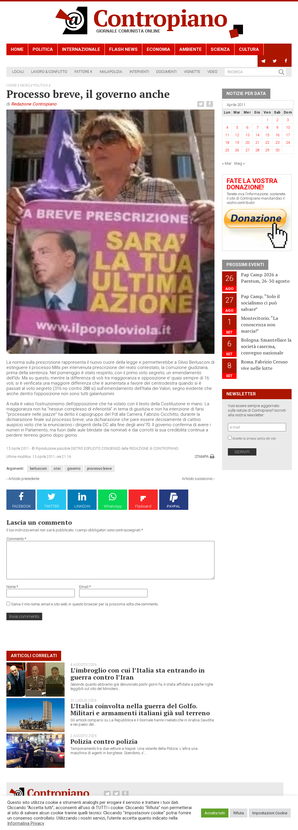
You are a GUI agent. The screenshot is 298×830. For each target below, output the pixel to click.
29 (267, 150)
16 (277, 135)
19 (237, 142)
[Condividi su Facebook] (210, 104)
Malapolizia (111, 72)
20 (247, 142)
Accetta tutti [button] (215, 813)
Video (212, 72)
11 (227, 135)
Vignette (192, 72)
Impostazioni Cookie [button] (269, 813)
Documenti (166, 72)
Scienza (220, 49)
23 (277, 142)
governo (73, 469)
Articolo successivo (197, 478)
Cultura (249, 49)
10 (288, 127)
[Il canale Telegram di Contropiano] (263, 61)
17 (288, 135)
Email (85, 587)
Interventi (139, 72)
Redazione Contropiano (33, 104)
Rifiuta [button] (238, 813)
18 (227, 142)
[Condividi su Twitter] (201, 104)
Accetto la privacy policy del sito (254, 438)
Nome (12, 587)
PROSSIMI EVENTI (245, 264)
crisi (57, 469)
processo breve (99, 469)
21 (257, 142)
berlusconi (38, 469)
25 (227, 150)
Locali (18, 72)
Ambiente (190, 49)
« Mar (227, 163)
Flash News (123, 49)
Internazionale (81, 49)
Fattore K (83, 72)
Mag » (239, 163)
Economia (158, 49)
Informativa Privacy (25, 823)
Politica (43, 49)
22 (267, 142)
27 (247, 150)
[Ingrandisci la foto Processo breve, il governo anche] (110, 231)
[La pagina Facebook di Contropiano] (286, 61)
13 (247, 135)
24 (288, 142)
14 (257, 135)
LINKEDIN (82, 506)
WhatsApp (113, 506)
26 (237, 150)
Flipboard (143, 506)
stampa (202, 456)
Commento (16, 539)
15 (267, 135)
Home (17, 49)
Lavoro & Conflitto (49, 72)
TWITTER (51, 506)
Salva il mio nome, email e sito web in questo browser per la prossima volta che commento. (85, 604)
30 (277, 150)
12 (237, 135)
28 (257, 150)
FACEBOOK (21, 506)
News (25, 85)
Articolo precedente (23, 478)
